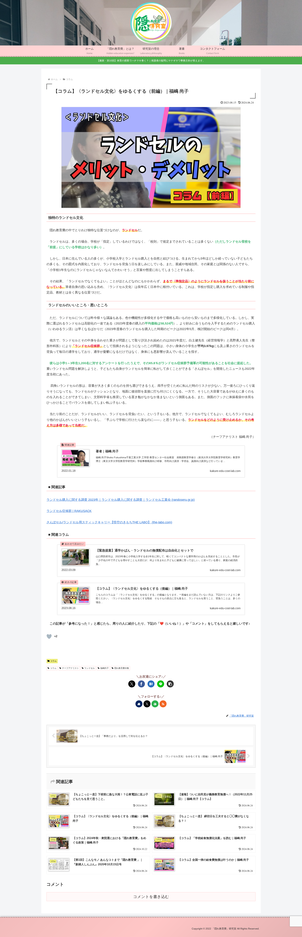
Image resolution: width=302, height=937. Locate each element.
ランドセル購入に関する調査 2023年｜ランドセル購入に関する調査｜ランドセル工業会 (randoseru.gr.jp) (120, 499)
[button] (170, 683)
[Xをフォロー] (146, 703)
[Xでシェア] (131, 683)
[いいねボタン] (49, 636)
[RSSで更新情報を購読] (163, 703)
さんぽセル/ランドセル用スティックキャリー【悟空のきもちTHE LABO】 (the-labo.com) (109, 522)
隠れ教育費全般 (121, 668)
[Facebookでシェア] (141, 683)
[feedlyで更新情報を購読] (155, 703)
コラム (53, 661)
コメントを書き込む (151, 896)
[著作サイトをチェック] (138, 703)
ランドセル (89, 668)
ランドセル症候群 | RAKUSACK (69, 511)
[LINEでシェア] (160, 683)
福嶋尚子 (104, 668)
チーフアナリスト (70, 668)
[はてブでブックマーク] (151, 683)
